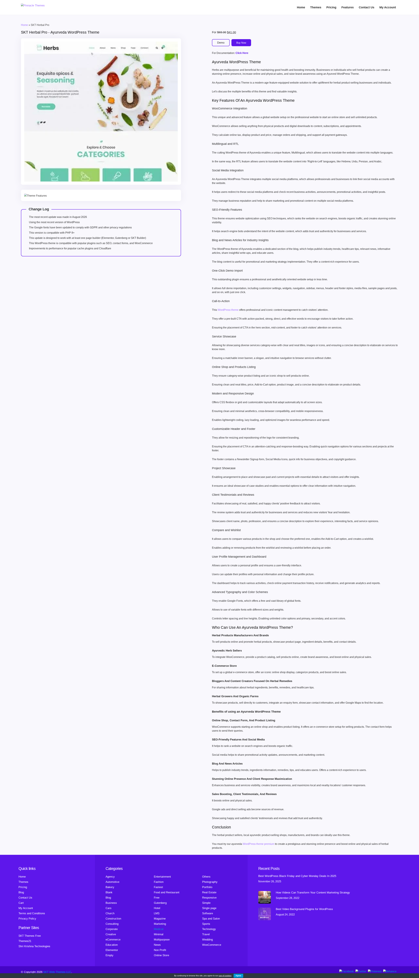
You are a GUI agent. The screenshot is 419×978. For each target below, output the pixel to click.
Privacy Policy (27, 918)
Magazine (160, 918)
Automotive (112, 881)
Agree (238, 976)
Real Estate (209, 892)
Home (301, 7)
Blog (21, 892)
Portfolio (207, 887)
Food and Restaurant (166, 892)
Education (112, 944)
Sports (206, 923)
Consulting (112, 923)
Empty (109, 955)
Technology (209, 929)
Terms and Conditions (31, 913)
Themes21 (24, 941)
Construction (113, 918)
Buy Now (241, 42)
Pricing (331, 7)
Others (206, 876)
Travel (206, 934)
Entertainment (162, 876)
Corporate (112, 929)
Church (110, 913)
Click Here (242, 53)
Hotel (157, 908)
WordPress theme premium (258, 844)
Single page (209, 908)
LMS (156, 913)
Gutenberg (160, 902)
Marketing (160, 923)
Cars (108, 908)
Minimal (158, 934)
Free (156, 897)
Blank (109, 892)
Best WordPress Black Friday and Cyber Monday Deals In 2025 (297, 876)
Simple (206, 902)
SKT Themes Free (29, 935)
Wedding (207, 939)
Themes (315, 7)
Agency (110, 876)
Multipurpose (162, 939)
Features (347, 7)
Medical (158, 929)
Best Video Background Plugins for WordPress (304, 909)
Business (111, 902)
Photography (210, 881)
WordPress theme (228, 309)
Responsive (209, 897)
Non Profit (160, 950)
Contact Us (366, 7)
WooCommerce (211, 944)
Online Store (161, 955)
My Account (387, 7)
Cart (21, 902)
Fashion (159, 881)
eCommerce (113, 939)
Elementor (112, 950)
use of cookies (225, 976)
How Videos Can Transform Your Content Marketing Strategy (313, 892)
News (157, 944)
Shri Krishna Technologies (34, 946)
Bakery (110, 887)
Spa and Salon (211, 918)
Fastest (158, 887)
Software (207, 913)
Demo (220, 42)
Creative (111, 934)
